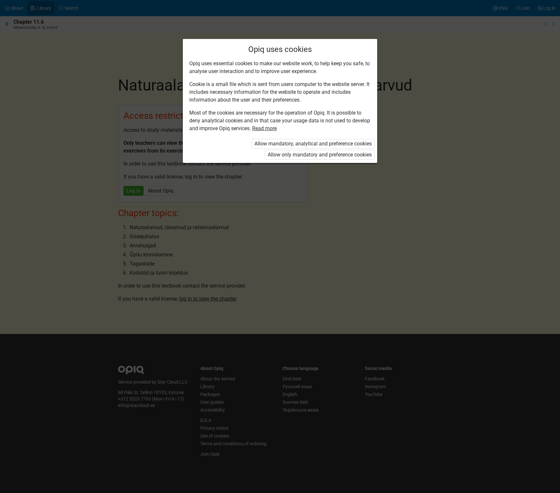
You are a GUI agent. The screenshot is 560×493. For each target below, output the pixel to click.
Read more (264, 128)
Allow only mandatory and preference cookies (320, 155)
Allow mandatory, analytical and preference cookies (313, 144)
